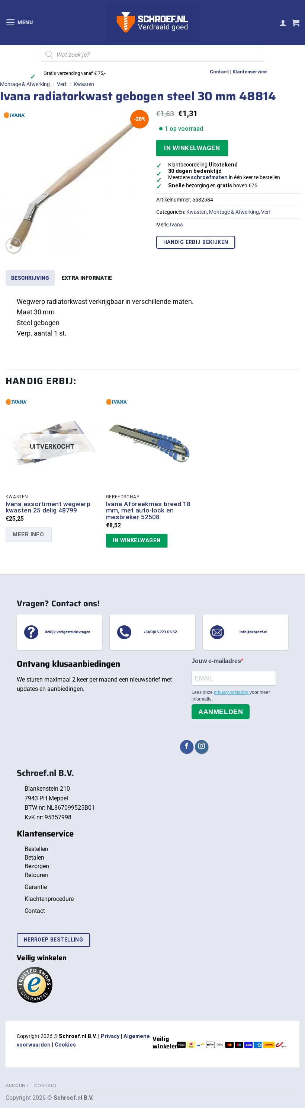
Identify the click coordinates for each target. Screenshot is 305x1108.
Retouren (36, 875)
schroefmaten (209, 177)
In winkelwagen (192, 148)
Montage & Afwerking (25, 84)
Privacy (110, 1036)
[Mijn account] (283, 23)
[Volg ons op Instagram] (201, 747)
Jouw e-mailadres (216, 661)
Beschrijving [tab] (30, 278)
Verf (62, 84)
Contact (219, 71)
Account (17, 1085)
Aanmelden (220, 711)
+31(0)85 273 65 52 (160, 632)
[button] (19, 22)
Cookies (65, 1045)
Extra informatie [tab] (87, 278)
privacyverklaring (232, 692)
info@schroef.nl (253, 632)
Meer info (28, 534)
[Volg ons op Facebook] (186, 747)
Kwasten (84, 84)
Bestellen (36, 849)
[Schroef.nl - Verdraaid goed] (152, 23)
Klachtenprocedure (49, 898)
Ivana (176, 225)
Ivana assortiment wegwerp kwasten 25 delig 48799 (48, 507)
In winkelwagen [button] (136, 540)
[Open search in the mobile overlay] (152, 54)
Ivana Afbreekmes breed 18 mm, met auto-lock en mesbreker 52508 (148, 510)
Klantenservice (249, 71)
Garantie (36, 886)
